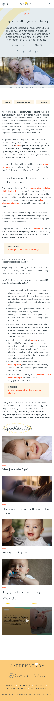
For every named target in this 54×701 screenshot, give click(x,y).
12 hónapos (38, 228)
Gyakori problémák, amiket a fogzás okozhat (24, 391)
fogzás (7, 102)
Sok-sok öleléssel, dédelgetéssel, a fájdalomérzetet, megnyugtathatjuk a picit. (29, 377)
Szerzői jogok (24, 686)
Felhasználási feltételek (16, 689)
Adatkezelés (39, 686)
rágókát (33, 340)
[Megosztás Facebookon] (17, 51)
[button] (27, 620)
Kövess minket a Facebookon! (30, 676)
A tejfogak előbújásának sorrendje (23, 249)
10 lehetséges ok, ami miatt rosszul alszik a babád (26, 511)
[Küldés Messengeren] (23, 51)
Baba (27, 13)
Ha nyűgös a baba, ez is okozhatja (21, 592)
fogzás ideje (43, 102)
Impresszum (9, 686)
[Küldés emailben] (30, 51)
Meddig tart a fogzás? (14, 552)
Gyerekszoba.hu (17, 45)
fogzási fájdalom (24, 102)
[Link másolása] (36, 51)
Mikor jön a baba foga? (15, 469)
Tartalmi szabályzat (39, 689)
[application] (27, 621)
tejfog (18, 145)
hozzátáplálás (14, 365)
